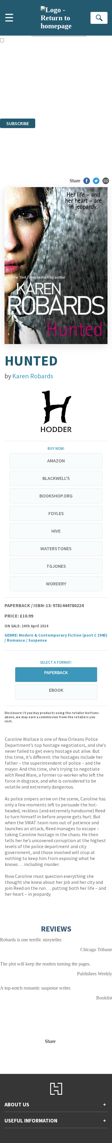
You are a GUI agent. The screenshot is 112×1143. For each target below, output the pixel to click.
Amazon (56, 461)
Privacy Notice (14, 99)
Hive (56, 531)
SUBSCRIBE (17, 123)
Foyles (56, 513)
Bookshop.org (56, 496)
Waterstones (56, 548)
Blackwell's (56, 478)
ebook (56, 690)
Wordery (56, 584)
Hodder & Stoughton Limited (68, 83)
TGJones (56, 566)
